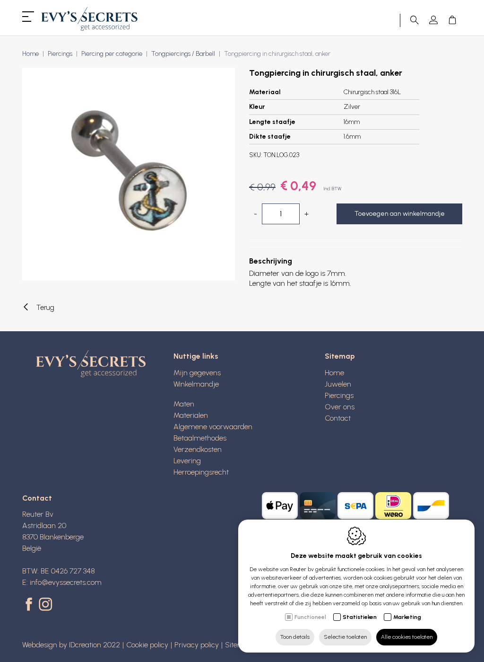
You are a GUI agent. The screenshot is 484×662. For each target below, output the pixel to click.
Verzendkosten (197, 449)
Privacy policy (196, 644)
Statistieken (360, 617)
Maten (183, 403)
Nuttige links (195, 356)
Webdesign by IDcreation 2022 (71, 644)
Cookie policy (147, 644)
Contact (338, 418)
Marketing (407, 617)
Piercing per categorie (111, 54)
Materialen (190, 415)
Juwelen (338, 384)
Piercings (60, 54)
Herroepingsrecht (201, 472)
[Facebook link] (30, 605)
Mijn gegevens (197, 372)
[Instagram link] (45, 605)
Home (30, 54)
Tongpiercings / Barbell (183, 54)
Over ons (339, 406)
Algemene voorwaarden (212, 426)
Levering (187, 460)
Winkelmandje (196, 384)
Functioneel (310, 617)
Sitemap (340, 356)
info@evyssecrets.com (66, 582)
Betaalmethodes (199, 437)
